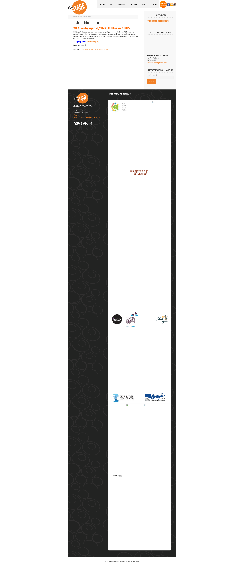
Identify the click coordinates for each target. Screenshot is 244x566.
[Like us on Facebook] (168, 5)
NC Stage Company (77, 7)
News (96, 49)
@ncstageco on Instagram (158, 20)
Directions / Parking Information (157, 63)
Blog (82, 49)
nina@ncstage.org (92, 42)
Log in (138, 561)
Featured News (89, 49)
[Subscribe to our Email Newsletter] (171, 5)
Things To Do (103, 49)
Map (75, 115)
